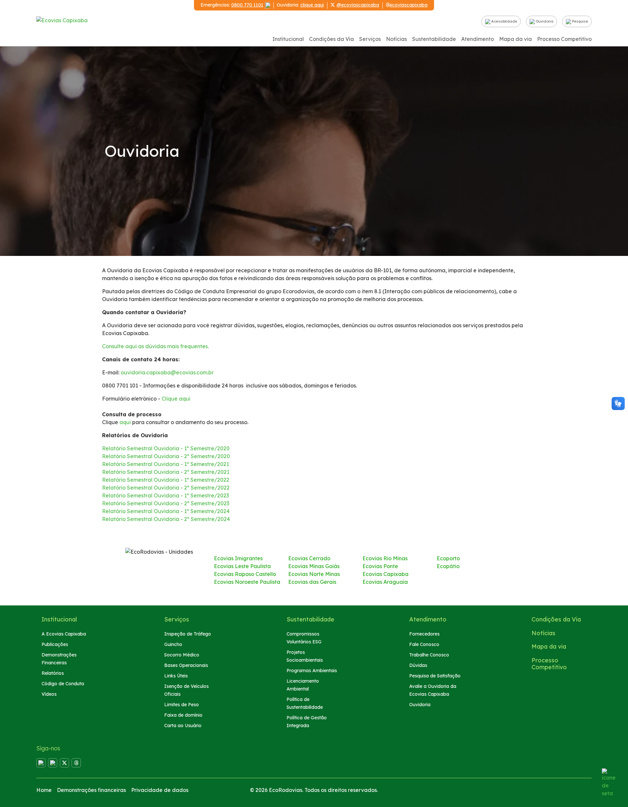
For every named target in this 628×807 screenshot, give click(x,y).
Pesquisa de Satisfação (435, 676)
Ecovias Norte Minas (314, 574)
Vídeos (49, 694)
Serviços (370, 39)
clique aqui (312, 5)
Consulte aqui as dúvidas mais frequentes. (155, 346)
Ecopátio (448, 566)
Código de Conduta (63, 684)
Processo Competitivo (564, 39)
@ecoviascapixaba (358, 5)
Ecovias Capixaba (385, 574)
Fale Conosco (424, 644)
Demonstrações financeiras (91, 790)
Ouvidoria (544, 21)
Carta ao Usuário (182, 725)
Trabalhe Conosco (429, 655)
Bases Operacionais (186, 665)
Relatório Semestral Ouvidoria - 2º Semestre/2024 (166, 519)
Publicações (55, 644)
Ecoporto (448, 558)
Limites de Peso (181, 705)
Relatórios (53, 673)
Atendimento (477, 39)
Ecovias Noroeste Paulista (247, 582)
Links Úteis (176, 676)
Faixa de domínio (183, 715)
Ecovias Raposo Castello (245, 574)
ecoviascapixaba (408, 5)
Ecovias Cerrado (309, 558)
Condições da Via (331, 39)
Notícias (396, 39)
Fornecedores (424, 634)
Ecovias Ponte (380, 566)
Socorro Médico (181, 655)
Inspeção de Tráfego (187, 634)
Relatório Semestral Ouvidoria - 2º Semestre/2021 (165, 472)
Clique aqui (176, 398)
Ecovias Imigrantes (238, 558)
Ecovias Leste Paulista (242, 566)
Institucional (288, 39)
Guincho (173, 644)
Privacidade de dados (159, 790)
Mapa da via (515, 39)
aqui (125, 422)
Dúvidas (418, 665)
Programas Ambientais (312, 670)
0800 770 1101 (247, 5)
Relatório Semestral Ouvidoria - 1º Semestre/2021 (165, 464)
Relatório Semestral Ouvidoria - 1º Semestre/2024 (166, 511)
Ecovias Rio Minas (385, 558)
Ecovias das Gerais (312, 582)
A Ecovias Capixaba (64, 634)
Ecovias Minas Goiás (314, 566)
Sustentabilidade (434, 39)
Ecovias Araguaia (385, 582)
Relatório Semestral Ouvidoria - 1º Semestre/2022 (165, 479)
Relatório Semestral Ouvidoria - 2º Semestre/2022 (166, 487)
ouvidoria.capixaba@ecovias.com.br (167, 372)
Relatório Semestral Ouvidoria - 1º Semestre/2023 (165, 495)
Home (44, 790)
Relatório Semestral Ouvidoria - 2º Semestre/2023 (165, 503)
